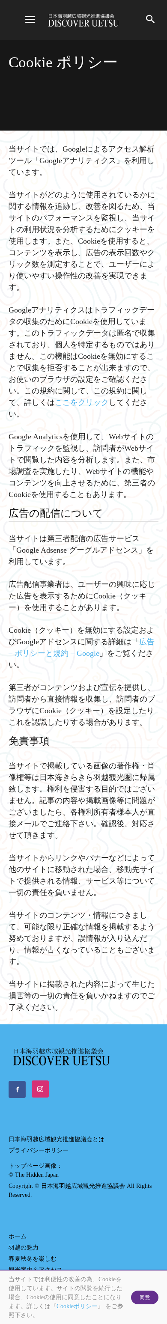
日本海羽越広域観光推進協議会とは (56, 1139)
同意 (145, 1297)
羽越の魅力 (24, 1247)
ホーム (18, 1236)
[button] (30, 20)
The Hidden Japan (37, 1175)
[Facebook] (17, 1089)
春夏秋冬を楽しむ (33, 1259)
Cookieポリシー (77, 1306)
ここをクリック (82, 402)
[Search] (151, 20)
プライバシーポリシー (39, 1150)
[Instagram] (40, 1089)
